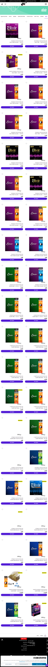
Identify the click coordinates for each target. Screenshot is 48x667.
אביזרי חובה (36, 16)
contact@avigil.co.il (31, 645)
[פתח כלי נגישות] (47, 665)
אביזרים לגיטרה (30, 16)
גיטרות (10, 16)
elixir (46, 16)
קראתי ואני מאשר (39, 664)
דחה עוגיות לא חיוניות (24, 664)
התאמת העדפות (8, 664)
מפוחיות (42, 16)
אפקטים (14, 16)
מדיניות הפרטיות (22, 661)
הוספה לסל (36, 46)
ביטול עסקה (23, 638)
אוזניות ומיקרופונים (21, 16)
